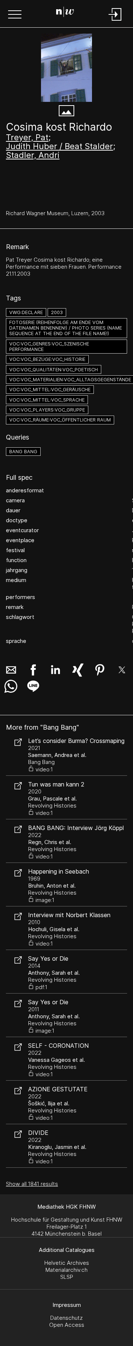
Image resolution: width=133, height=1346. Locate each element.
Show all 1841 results (32, 1183)
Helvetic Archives (66, 1262)
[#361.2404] (66, 68)
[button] (15, 15)
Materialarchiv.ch (66, 1269)
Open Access (66, 1324)
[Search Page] (65, 13)
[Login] (115, 21)
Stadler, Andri (32, 155)
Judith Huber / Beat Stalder (59, 146)
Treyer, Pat (27, 137)
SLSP (66, 1276)
